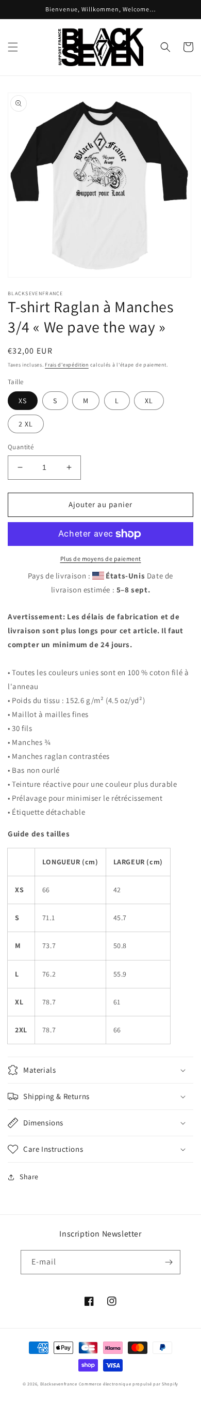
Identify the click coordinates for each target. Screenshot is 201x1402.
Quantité (21, 447)
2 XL (26, 424)
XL (149, 400)
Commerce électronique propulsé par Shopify (128, 1383)
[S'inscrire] (168, 1262)
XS (23, 400)
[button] (13, 47)
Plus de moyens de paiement (100, 558)
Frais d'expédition (67, 364)
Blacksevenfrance (58, 1383)
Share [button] (29, 1176)
